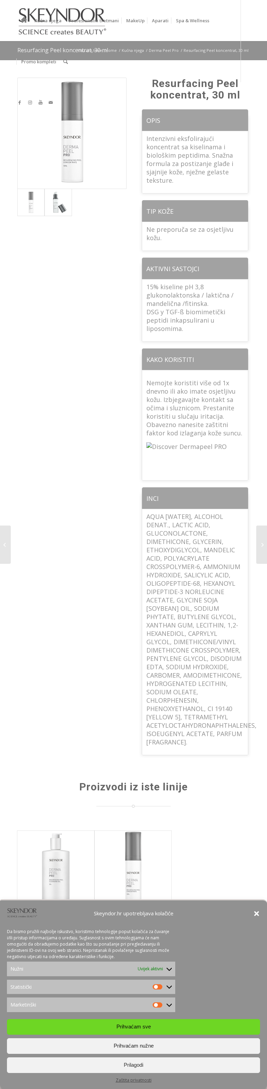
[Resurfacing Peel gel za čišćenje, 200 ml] (55, 869)
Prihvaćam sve (133, 1026)
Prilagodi (133, 1065)
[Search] (65, 61)
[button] (256, 913)
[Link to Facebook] (19, 102)
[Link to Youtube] (40, 102)
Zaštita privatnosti (134, 1080)
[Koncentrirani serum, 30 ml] (5, 545)
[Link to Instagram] (30, 102)
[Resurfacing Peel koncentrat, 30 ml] (133, 869)
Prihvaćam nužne (134, 1046)
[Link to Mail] (51, 102)
